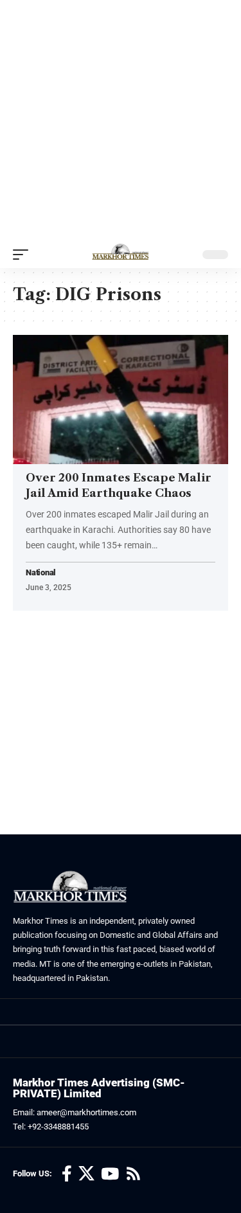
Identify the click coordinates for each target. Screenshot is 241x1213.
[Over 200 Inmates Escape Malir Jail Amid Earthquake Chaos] (120, 399)
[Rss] (133, 1174)
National (41, 573)
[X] (86, 1174)
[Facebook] (66, 1174)
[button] (24, 254)
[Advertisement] (120, 120)
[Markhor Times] (120, 254)
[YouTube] (110, 1174)
